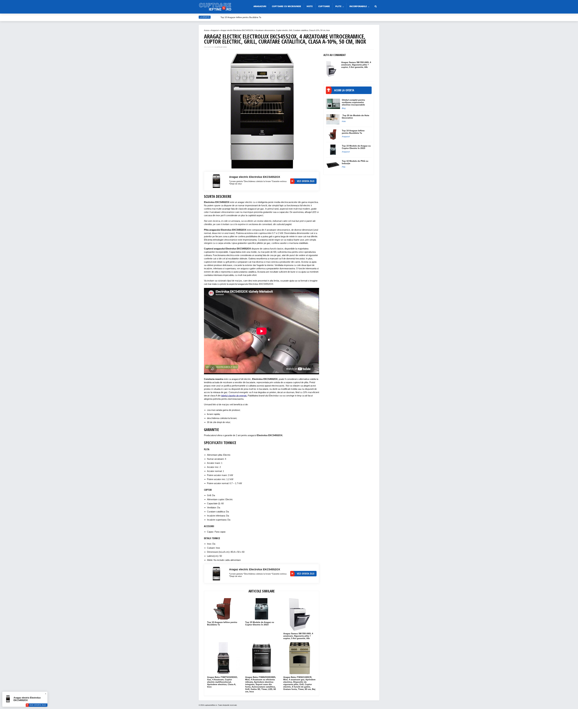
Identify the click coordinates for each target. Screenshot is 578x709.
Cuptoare (324, 6)
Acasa (206, 30)
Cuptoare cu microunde (286, 6)
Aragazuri (259, 6)
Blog (344, 108)
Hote (310, 6)
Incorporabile (358, 6)
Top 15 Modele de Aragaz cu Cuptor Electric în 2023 (259, 623)
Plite (338, 6)
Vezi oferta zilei (305, 181)
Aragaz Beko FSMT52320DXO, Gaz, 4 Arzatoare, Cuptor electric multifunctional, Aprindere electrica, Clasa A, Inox (222, 682)
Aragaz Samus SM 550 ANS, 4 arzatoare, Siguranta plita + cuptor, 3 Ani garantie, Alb (298, 635)
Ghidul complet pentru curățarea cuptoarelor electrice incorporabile (353, 102)
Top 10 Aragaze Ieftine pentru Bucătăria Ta (241, 17)
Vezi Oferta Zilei (38, 705)
